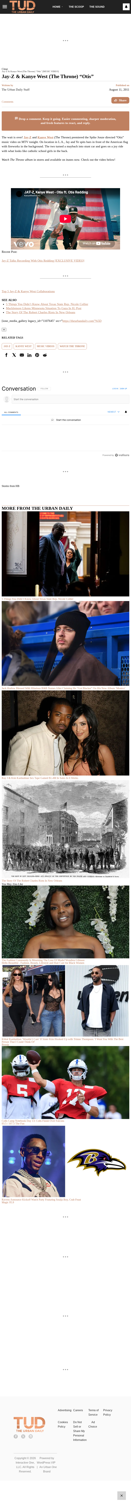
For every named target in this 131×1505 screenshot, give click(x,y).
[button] (65, 68)
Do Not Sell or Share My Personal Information (80, 1431)
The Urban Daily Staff (16, 89)
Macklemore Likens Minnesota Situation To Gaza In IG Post (43, 308)
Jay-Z (27, 137)
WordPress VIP (46, 1462)
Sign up (123, 389)
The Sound (97, 6)
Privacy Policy (107, 1412)
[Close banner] (126, 113)
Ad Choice (92, 1424)
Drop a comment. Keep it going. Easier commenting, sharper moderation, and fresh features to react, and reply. (67, 121)
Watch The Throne (72, 346)
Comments (7, 101)
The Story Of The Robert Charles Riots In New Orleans (40, 312)
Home (56, 6)
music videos (45, 346)
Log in (115, 389)
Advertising (64, 1410)
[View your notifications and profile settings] (126, 6)
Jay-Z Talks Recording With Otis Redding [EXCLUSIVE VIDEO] (43, 260)
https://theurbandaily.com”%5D (81, 321)
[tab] (11, 412)
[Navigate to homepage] (22, 7)
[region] (65, 421)
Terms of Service (93, 1412)
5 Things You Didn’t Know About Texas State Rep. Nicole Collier (47, 304)
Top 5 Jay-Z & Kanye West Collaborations (28, 291)
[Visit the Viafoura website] (122, 455)
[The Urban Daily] (29, 1431)
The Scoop (76, 6)
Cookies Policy (63, 1424)
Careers (78, 1410)
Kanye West (45, 137)
